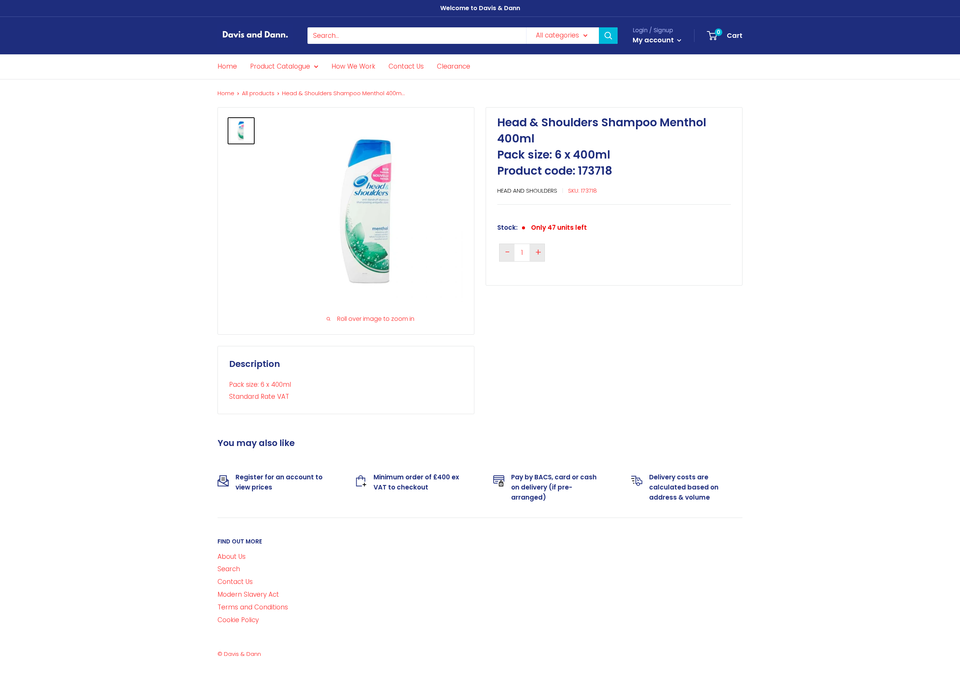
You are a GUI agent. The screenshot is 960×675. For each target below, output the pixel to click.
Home (227, 66)
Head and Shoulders (527, 190)
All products (258, 93)
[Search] (608, 35)
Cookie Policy (238, 619)
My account (654, 40)
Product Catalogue (280, 66)
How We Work (353, 66)
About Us (232, 556)
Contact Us (406, 66)
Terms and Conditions (253, 607)
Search (229, 568)
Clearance (453, 66)
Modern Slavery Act (248, 594)
